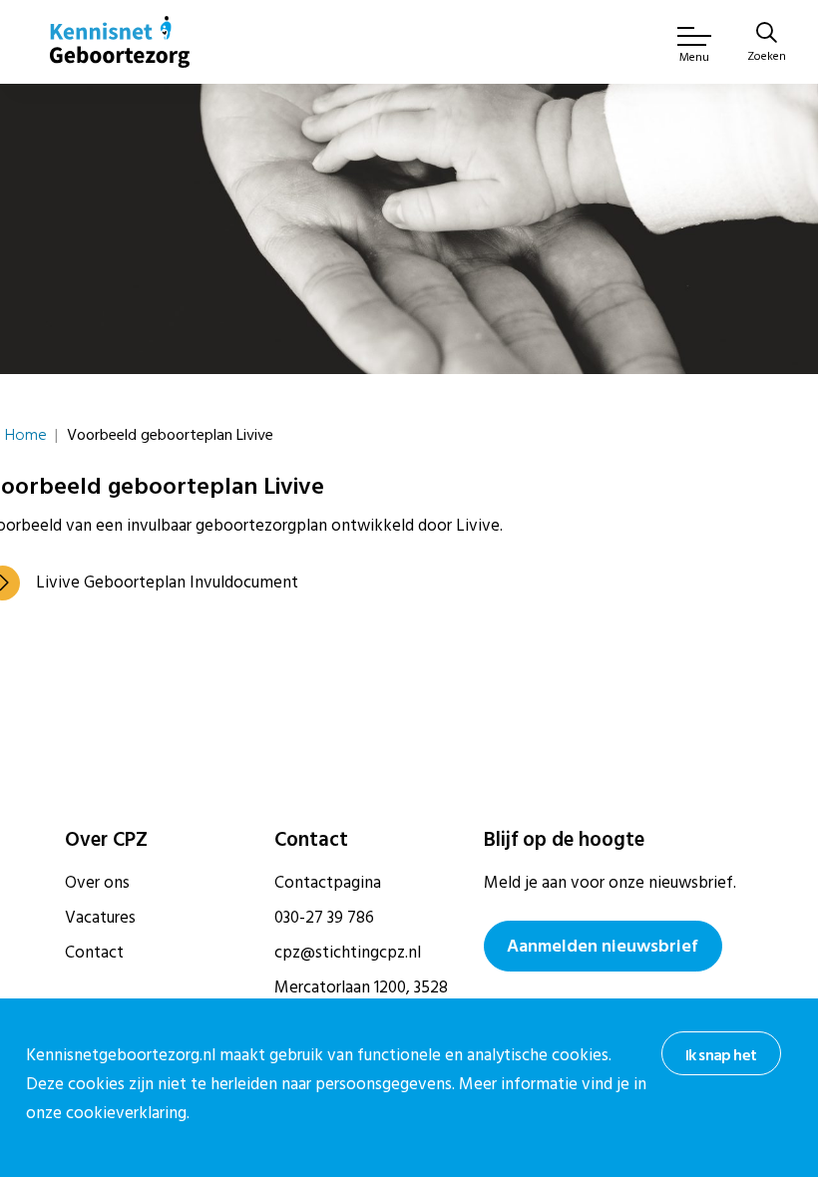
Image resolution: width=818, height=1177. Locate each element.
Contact (94, 953)
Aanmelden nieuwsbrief (602, 946)
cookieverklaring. (128, 1113)
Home (26, 435)
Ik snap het (720, 1055)
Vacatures (100, 918)
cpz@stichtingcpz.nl (347, 953)
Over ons (97, 883)
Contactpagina (327, 883)
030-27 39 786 (324, 918)
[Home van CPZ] (120, 42)
